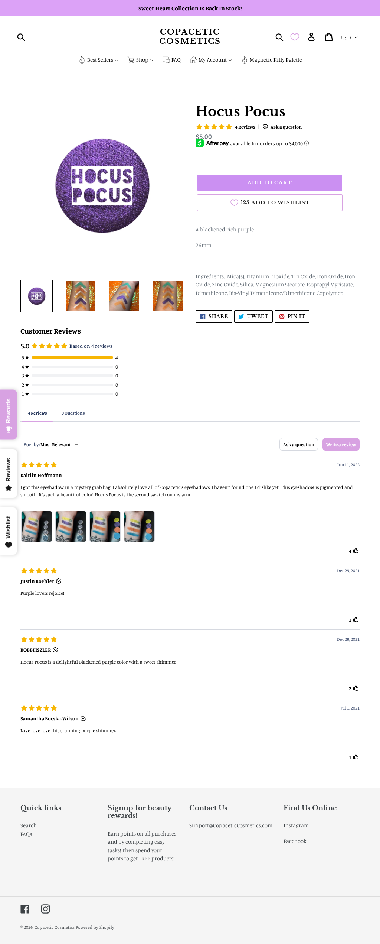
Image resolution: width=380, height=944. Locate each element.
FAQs (26, 833)
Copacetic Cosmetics (190, 36)
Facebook (295, 840)
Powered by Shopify (95, 927)
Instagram (296, 825)
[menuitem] (98, 60)
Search (28, 825)
